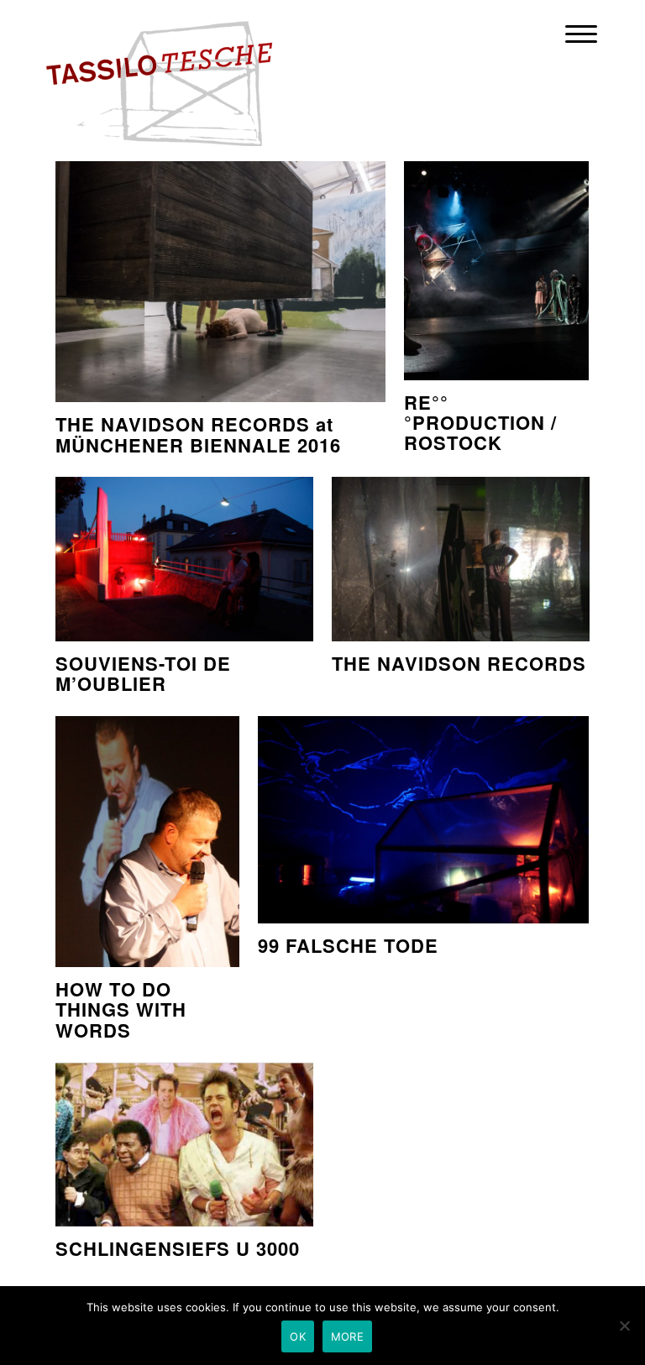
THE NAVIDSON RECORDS (459, 663)
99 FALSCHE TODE (348, 945)
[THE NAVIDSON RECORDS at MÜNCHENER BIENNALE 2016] (220, 276)
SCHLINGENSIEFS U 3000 (177, 1248)
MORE (347, 1336)
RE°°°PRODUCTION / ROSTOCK (480, 422)
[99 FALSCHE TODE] (423, 819)
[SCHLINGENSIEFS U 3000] (184, 1144)
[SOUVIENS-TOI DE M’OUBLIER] (184, 559)
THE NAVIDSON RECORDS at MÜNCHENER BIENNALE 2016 (198, 434)
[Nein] (624, 1325)
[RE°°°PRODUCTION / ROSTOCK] (496, 265)
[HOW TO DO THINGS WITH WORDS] (147, 842)
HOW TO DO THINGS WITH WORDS (120, 1009)
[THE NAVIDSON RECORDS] (461, 559)
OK (298, 1336)
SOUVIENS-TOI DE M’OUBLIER (143, 673)
